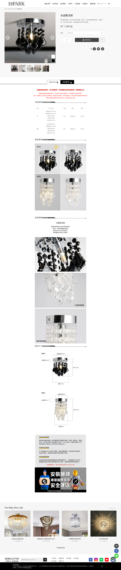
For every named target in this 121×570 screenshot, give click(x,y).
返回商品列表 (61, 547)
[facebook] (116, 551)
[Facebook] (91, 560)
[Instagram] (96, 560)
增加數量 (72, 40)
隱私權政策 (28, 567)
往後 (115, 508)
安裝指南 (68, 558)
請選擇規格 (70, 33)
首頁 (6, 9)
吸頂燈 (14, 9)
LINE (98, 48)
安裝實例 (66, 82)
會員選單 (102, 4)
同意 (102, 566)
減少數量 (62, 40)
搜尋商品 (105, 4)
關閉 (107, 566)
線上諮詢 (53, 561)
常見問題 (76, 558)
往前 (109, 508)
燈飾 (9, 9)
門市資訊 (53, 558)
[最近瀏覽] (116, 546)
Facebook (94, 48)
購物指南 (61, 558)
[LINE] (101, 560)
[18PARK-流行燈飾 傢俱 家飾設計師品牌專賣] (16, 4)
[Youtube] (107, 560)
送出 (45, 560)
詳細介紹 (52, 82)
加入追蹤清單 (102, 40)
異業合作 (61, 561)
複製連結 (102, 48)
